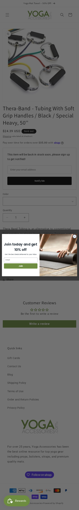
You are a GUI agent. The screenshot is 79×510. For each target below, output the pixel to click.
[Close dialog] (74, 236)
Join (21, 265)
